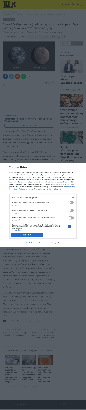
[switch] (71, 202)
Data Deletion (30, 243)
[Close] (82, 167)
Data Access (43, 243)
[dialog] (43, 205)
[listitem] (43, 197)
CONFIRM (27, 235)
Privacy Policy (56, 243)
